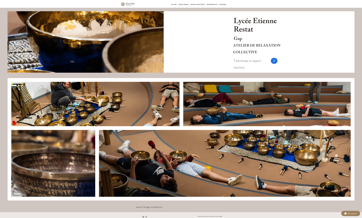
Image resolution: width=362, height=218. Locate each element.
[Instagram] (143, 217)
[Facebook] (146, 217)
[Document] (274, 61)
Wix (221, 216)
